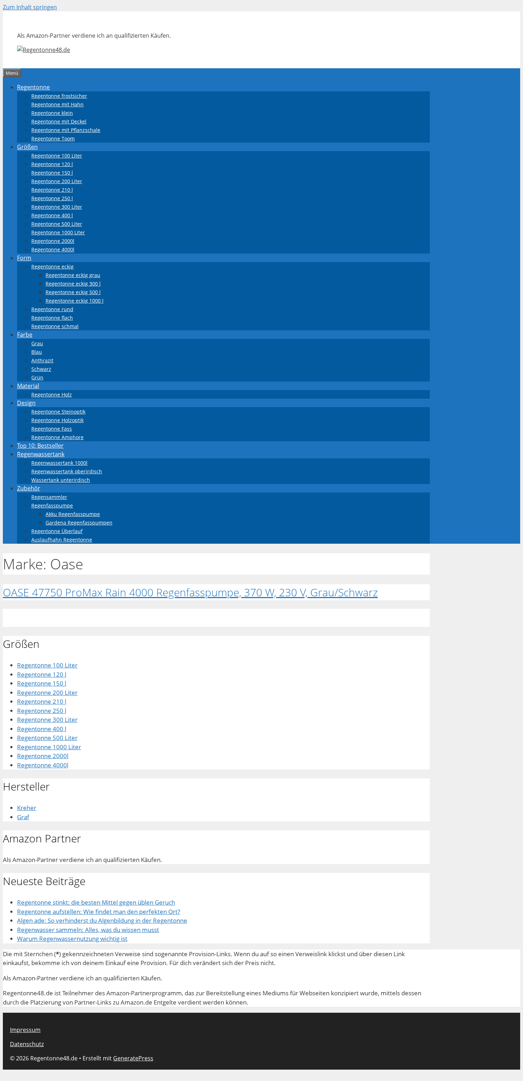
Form (24, 258)
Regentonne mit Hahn (57, 104)
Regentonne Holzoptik (57, 420)
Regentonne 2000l (52, 241)
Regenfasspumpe (52, 505)
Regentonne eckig (52, 266)
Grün (37, 377)
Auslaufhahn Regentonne (61, 539)
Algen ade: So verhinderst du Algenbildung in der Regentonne (102, 920)
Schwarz (41, 369)
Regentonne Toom (53, 138)
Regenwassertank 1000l (59, 462)
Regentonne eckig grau (73, 275)
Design (26, 403)
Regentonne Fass (51, 428)
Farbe (24, 335)
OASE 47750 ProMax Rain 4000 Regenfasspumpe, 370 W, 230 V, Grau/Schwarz (190, 592)
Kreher (26, 808)
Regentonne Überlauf (57, 531)
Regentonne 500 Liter (56, 223)
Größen (27, 147)
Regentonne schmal (55, 326)
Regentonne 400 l (52, 215)
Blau (36, 351)
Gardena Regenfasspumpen (79, 522)
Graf (23, 817)
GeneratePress (133, 1058)
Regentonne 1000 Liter (58, 232)
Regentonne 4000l (52, 249)
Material (28, 386)
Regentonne (33, 87)
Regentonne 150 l (52, 172)
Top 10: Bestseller (40, 445)
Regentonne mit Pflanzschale (65, 130)
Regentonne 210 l (52, 189)
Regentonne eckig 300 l (73, 283)
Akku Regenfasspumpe (73, 514)
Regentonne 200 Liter (56, 181)
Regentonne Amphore (57, 437)
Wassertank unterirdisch (60, 479)
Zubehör (28, 488)
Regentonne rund (52, 309)
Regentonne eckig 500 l (73, 292)
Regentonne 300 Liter (56, 206)
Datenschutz (27, 1044)
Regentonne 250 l (52, 198)
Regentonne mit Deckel (58, 121)
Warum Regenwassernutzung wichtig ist (72, 938)
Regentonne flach (52, 317)
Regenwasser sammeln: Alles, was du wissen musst (88, 930)
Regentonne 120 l (52, 164)
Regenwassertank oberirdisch (66, 471)
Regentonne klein (52, 113)
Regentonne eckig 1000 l (75, 300)
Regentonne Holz (51, 394)
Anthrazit (42, 360)
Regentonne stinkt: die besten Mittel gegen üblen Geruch (96, 902)
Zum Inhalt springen (30, 7)
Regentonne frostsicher (59, 95)
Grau (37, 343)
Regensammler (49, 497)
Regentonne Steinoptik (58, 411)
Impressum (25, 1030)
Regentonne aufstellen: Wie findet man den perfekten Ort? (98, 911)
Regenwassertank (40, 454)
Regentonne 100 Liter (56, 155)
